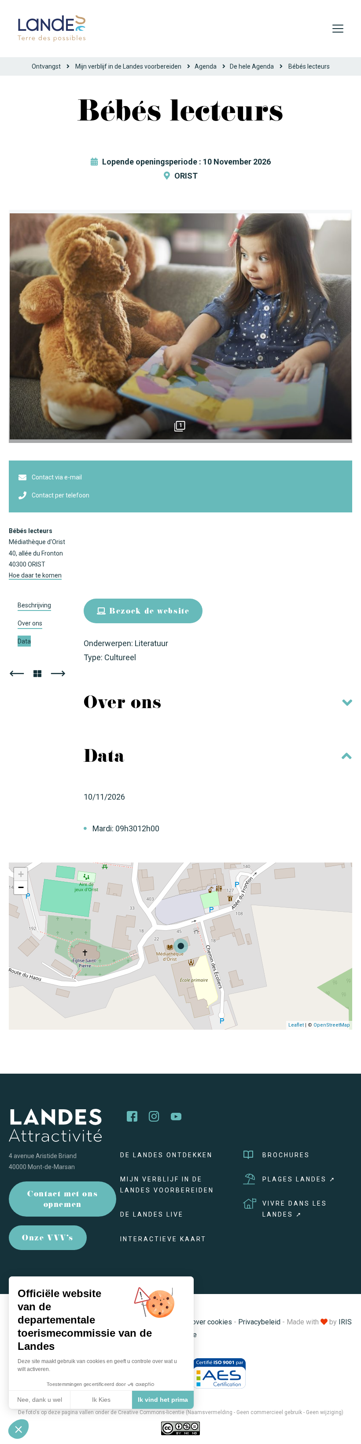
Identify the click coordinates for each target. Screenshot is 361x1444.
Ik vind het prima (163, 1399)
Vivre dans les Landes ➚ (294, 1209)
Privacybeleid (259, 1322)
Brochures (286, 1155)
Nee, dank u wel (39, 1399)
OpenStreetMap (331, 1025)
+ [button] (21, 874)
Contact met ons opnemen (62, 1200)
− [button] (21, 887)
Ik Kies (101, 1399)
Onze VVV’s (48, 1239)
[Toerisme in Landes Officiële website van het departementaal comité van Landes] (51, 28)
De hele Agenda (252, 66)
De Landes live (152, 1214)
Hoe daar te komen (35, 575)
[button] (18, 1429)
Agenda (206, 66)
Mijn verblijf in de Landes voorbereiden (128, 66)
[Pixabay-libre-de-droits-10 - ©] (180, 326)
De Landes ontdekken (166, 1155)
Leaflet (296, 1025)
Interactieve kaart (163, 1239)
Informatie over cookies (195, 1322)
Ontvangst (46, 66)
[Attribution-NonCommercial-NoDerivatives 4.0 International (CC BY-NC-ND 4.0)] (180, 1428)
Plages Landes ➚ (299, 1179)
